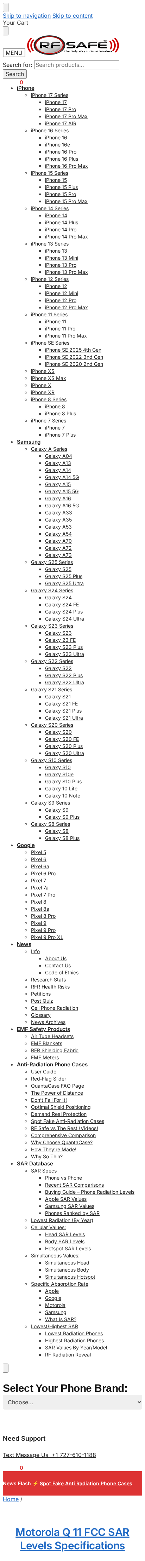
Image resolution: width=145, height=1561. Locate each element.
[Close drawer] (5, 30)
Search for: (17, 64)
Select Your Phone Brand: (65, 1388)
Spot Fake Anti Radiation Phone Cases (86, 1483)
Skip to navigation (27, 15)
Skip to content (72, 15)
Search (15, 73)
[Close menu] (5, 7)
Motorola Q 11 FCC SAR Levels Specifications (72, 1539)
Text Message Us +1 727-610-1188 (49, 1454)
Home (11, 1499)
